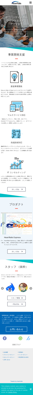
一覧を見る (15, 304)
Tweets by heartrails (16, 381)
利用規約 (21, 352)
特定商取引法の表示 (24, 357)
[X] (12, 338)
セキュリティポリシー (8, 357)
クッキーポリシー (23, 354)
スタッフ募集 (15, 298)
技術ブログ (16, 345)
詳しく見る (15, 189)
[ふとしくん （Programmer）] (10, 287)
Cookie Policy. (12, 392)
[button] (2, 26)
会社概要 (5, 352)
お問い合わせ (16, 329)
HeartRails (16, 2)
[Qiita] (20, 338)
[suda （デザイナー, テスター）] (23, 287)
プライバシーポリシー (8, 354)
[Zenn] (28, 338)
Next (30, 288)
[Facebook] (5, 338)
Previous (2, 288)
